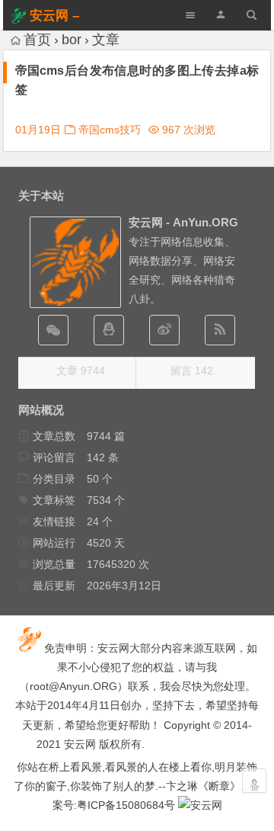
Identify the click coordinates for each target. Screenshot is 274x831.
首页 (37, 39)
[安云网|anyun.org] (200, 805)
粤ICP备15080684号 (126, 805)
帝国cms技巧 (109, 130)
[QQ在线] (109, 330)
